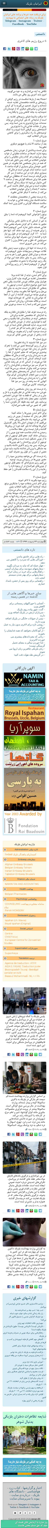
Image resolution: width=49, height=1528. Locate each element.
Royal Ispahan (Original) (18, 923)
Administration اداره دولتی (26, 849)
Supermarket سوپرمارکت (26, 948)
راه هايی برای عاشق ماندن (30, 557)
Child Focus (11, 937)
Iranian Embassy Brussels (18, 871)
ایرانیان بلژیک (34, 3)
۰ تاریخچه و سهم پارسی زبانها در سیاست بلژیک (26, 1387)
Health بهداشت (26, 889)
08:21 (18, 541)
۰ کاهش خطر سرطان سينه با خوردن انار (30, 1365)
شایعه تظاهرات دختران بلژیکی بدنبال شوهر (24, 1419)
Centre (9, 933)
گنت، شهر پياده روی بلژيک (30, 609)
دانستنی (40, 34)
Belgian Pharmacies (15, 894)
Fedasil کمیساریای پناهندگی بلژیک (20, 854)
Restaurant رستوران (27, 915)
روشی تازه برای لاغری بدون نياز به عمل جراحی (24, 626)
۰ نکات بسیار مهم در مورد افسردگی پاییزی (28, 1368)
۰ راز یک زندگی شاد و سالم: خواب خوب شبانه (27, 1313)
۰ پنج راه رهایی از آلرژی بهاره (33, 1400)
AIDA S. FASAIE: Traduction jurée (22, 966)
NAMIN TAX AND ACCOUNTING (22, 884)
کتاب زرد (14, 1488)
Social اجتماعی (26, 928)
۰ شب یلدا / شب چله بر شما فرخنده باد (30, 1310)
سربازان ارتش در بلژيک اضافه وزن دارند (26, 614)
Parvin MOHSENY (14, 910)
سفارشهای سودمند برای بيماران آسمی (24, 569)
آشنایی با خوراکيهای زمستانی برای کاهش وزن (27, 605)
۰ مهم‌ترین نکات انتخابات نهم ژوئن (31, 1323)
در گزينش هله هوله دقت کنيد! (28, 655)
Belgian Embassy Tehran (18, 867)
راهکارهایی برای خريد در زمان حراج (25, 572)
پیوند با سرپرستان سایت (24, 1499)
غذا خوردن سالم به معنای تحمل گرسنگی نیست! (28, 644)
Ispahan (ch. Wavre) (15, 920)
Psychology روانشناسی (26, 899)
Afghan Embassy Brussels (19, 864)
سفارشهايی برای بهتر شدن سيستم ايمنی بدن (27, 576)
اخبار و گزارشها (32, 1488)
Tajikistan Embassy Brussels (20, 874)
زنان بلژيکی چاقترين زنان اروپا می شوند (27, 650)
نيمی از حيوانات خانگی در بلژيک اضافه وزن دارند (25, 620)
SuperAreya (11, 953)
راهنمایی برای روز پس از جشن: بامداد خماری (25, 582)
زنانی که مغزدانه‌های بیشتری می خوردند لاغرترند (28, 638)
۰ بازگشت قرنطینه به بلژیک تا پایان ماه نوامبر (27, 1352)
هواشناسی (33, 1492)
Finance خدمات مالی (26, 879)
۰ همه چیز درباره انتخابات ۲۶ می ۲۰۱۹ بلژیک (27, 1391)
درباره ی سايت (20, 1495)
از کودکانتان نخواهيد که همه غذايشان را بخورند (24, 632)
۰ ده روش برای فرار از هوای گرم (32, 1378)
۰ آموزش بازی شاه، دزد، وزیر (33, 1362)
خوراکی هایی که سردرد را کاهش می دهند (25, 561)
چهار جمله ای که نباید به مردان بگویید (25, 566)
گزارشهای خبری (24, 1298)
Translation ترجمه (26, 958)
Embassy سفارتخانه (26, 859)
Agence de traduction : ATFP (20, 963)
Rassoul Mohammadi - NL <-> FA (22, 976)
